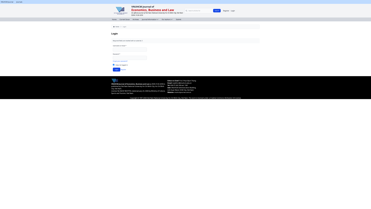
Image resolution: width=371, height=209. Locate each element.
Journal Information (149, 19)
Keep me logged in (122, 65)
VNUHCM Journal (7, 2)
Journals (19, 2)
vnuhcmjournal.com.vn (182, 92)
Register (226, 11)
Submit (178, 19)
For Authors (166, 19)
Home (114, 19)
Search (217, 11)
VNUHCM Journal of (142, 6)
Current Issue (125, 19)
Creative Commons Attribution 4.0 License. (225, 98)
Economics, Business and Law (152, 10)
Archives (136, 19)
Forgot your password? (120, 61)
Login (233, 11)
